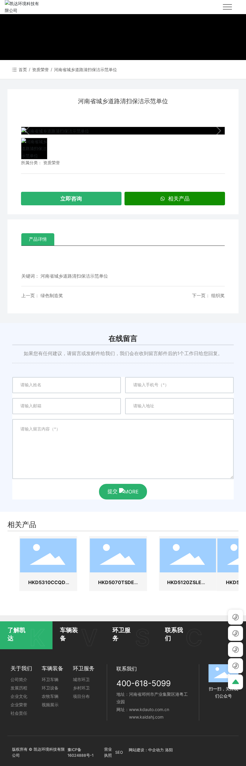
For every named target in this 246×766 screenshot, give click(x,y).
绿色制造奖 (51, 295)
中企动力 (156, 750)
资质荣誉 (40, 69)
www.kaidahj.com (146, 716)
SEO (119, 752)
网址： (122, 709)
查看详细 (48, 555)
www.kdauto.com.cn (149, 709)
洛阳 (169, 750)
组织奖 (218, 295)
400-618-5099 (143, 683)
